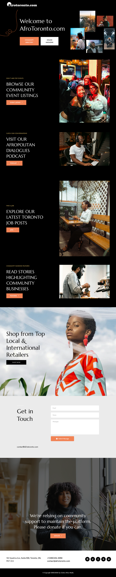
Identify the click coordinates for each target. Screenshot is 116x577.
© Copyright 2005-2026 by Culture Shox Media (58, 573)
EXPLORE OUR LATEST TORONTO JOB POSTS (25, 217)
